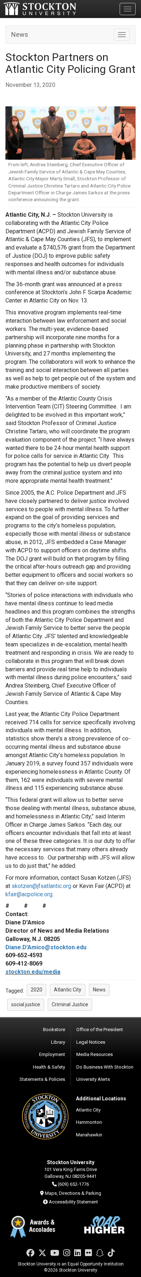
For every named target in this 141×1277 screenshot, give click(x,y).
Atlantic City (88, 1110)
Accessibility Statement (73, 1202)
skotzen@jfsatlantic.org (41, 886)
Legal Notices (90, 1042)
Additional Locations (101, 1098)
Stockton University (40, 8)
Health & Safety (49, 1067)
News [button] (99, 990)
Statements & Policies (42, 1079)
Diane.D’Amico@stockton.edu (45, 947)
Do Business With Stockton (104, 1067)
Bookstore (54, 1029)
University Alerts (93, 1079)
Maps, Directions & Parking (73, 1193)
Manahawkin (89, 1134)
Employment (52, 1054)
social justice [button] (25, 1004)
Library (58, 1042)
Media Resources (94, 1054)
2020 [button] (36, 990)
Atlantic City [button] (67, 990)
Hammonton (89, 1122)
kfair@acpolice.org (28, 894)
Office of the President (99, 1029)
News (19, 34)
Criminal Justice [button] (70, 1004)
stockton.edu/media (32, 971)
